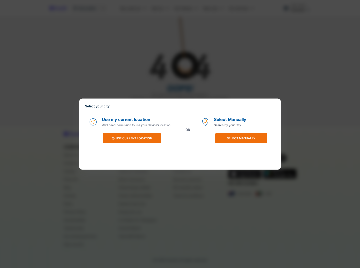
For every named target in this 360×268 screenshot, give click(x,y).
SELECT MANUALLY (241, 138)
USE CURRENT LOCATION (134, 138)
